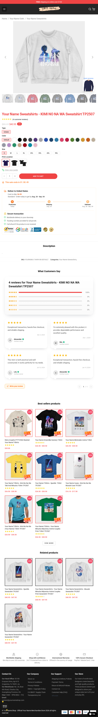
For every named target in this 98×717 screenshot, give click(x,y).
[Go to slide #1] (7, 98)
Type (4, 128)
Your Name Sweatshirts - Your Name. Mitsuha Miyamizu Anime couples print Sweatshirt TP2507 (49, 591)
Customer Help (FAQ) (59, 692)
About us (31, 679)
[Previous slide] (5, 57)
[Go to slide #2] (20, 98)
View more (49, 543)
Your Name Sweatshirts (36, 19)
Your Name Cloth (17, 19)
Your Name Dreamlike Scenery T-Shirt (48, 440)
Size (3, 149)
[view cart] (93, 9)
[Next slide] (92, 57)
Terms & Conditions (35, 682)
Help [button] (93, 714)
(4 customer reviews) (20, 119)
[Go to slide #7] (82, 98)
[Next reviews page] (91, 387)
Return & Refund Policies (61, 685)
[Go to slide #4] (45, 98)
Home (4, 19)
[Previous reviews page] (79, 387)
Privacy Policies (33, 685)
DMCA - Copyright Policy (37, 689)
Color (4, 136)
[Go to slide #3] (32, 98)
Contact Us (56, 689)
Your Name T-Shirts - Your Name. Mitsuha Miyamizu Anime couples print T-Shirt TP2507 (47, 528)
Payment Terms (57, 682)
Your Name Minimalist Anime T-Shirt (79, 440)
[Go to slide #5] (57, 98)
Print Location (7, 157)
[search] (89, 9)
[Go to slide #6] (70, 98)
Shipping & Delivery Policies (62, 679)
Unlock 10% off (5, 706)
